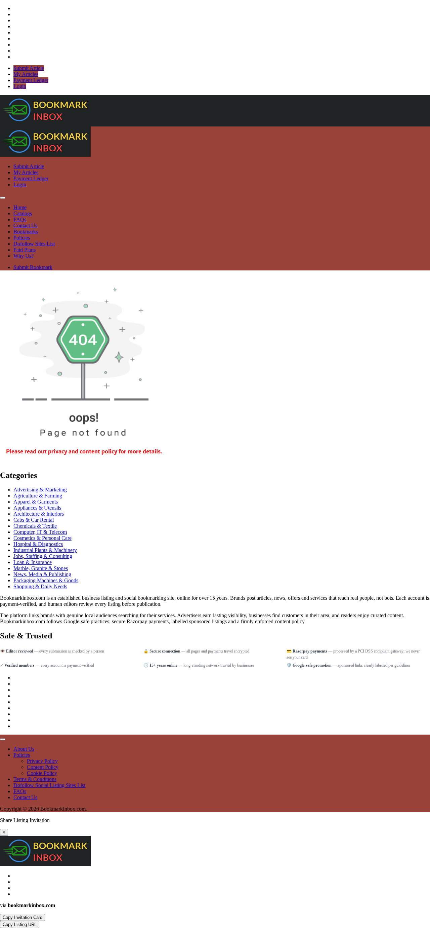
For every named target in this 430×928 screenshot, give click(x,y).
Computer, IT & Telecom (40, 532)
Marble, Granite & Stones (40, 568)
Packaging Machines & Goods (45, 580)
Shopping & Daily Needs (40, 586)
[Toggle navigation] (2, 198)
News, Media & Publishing (42, 574)
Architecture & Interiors (38, 514)
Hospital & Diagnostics (38, 544)
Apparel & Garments (35, 502)
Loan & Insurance (32, 562)
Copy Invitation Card (22, 917)
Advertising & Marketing (40, 489)
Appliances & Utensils (37, 508)
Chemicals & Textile (35, 526)
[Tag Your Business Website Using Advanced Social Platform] (45, 123)
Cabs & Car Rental (33, 520)
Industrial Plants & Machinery (45, 550)
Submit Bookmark (32, 267)
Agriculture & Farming (37, 495)
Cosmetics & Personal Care (42, 538)
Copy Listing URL (20, 924)
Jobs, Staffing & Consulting (42, 556)
